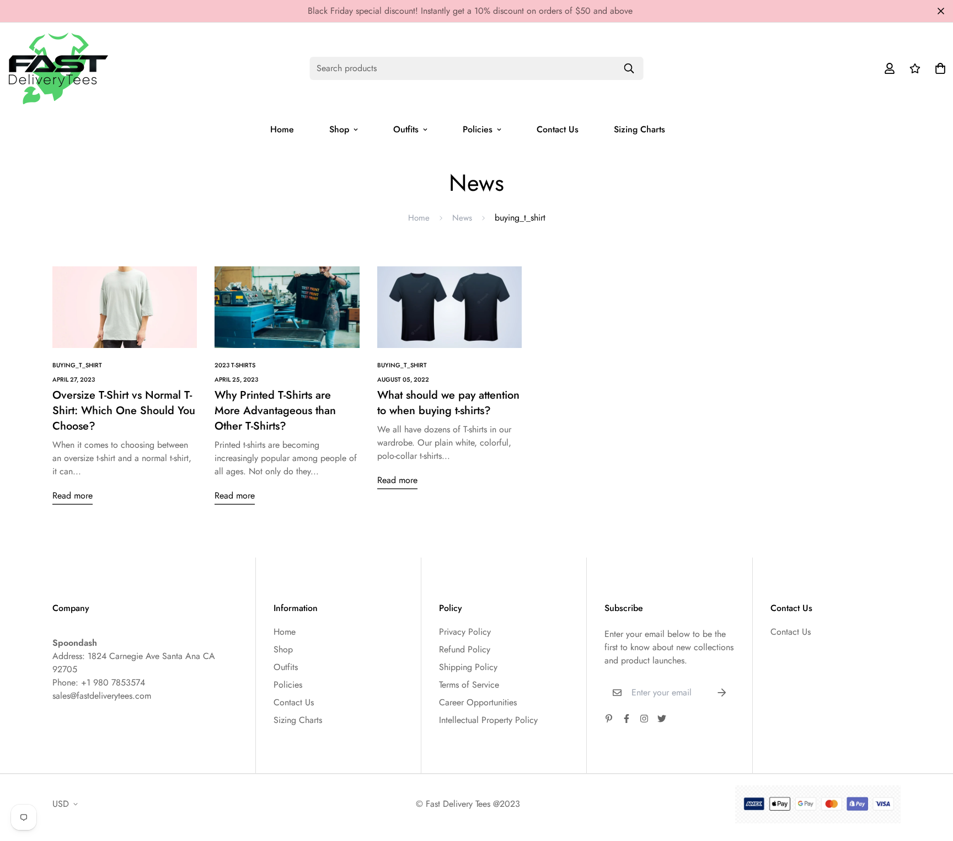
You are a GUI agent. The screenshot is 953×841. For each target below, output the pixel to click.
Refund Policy (464, 649)
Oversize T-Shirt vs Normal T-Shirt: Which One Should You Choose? (123, 410)
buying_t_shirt (77, 365)
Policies (477, 129)
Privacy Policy (465, 631)
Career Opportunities (478, 702)
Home (282, 129)
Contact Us (558, 129)
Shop (339, 129)
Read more (72, 495)
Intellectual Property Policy (488, 720)
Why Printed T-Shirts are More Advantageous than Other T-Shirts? (275, 410)
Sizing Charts (639, 129)
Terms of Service (469, 684)
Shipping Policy (468, 667)
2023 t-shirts (235, 365)
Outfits (406, 129)
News (462, 218)
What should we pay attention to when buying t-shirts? (448, 403)
